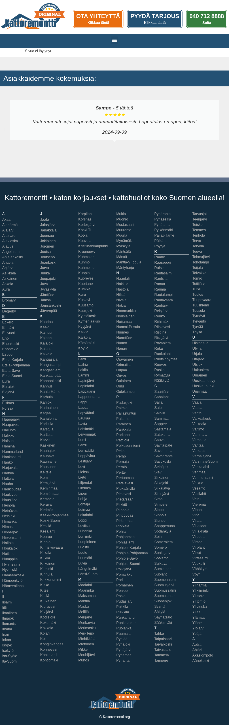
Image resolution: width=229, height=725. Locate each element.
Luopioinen (87, 542)
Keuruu (46, 537)
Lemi (82, 440)
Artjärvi (7, 268)
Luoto (82, 552)
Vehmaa (199, 472)
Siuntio (159, 520)
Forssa (7, 408)
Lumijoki (85, 536)
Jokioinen (48, 241)
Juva (44, 284)
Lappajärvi (86, 391)
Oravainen (124, 359)
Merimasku (87, 628)
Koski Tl (84, 230)
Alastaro (8, 235)
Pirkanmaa (125, 521)
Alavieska (10, 241)
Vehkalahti (200, 467)
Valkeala (199, 424)
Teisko (197, 225)
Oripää (121, 370)
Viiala (196, 520)
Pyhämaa (123, 655)
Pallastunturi (126, 413)
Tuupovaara (201, 300)
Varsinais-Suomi (205, 461)
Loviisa (84, 526)
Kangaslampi (50, 365)
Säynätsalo (163, 617)
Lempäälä (86, 450)
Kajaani (46, 338)
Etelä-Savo (11, 370)
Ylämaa (198, 617)
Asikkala (9, 273)
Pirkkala (122, 526)
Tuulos (197, 294)
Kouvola (84, 241)
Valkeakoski (202, 418)
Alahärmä (10, 225)
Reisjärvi (161, 311)
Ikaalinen (9, 613)
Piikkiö (121, 505)
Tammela (161, 655)
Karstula (46, 429)
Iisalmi (7, 602)
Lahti (82, 359)
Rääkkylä (161, 381)
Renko (159, 316)
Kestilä (45, 526)
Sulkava (160, 563)
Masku (83, 606)
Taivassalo (162, 650)
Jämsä (45, 300)
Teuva (197, 251)
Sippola (160, 515)
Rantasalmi (163, 273)
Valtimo (198, 429)
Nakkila (122, 284)
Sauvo (159, 440)
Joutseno (47, 257)
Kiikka (45, 558)
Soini (158, 537)
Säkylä (159, 612)
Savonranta (163, 456)
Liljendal (85, 483)
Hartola (8, 473)
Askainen (9, 278)
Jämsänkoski (50, 305)
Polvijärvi (123, 569)
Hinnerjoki (10, 532)
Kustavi (84, 300)
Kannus (46, 386)
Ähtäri (197, 650)
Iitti (4, 608)
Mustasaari (125, 225)
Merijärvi (85, 617)
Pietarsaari (125, 499)
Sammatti (161, 418)
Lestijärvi (85, 461)
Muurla (121, 235)
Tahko (159, 633)
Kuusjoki (85, 310)
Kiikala (45, 553)
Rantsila (161, 278)
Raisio (159, 268)
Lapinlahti (86, 386)
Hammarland (12, 451)
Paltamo (122, 419)
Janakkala (48, 230)
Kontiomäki (49, 660)
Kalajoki (46, 343)
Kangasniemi (50, 370)
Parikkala (123, 429)
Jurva (44, 268)
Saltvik (159, 413)
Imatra (7, 629)
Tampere (161, 660)
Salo (158, 408)
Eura (6, 381)
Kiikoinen (47, 563)
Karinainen (49, 408)
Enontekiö (10, 349)
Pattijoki (122, 440)
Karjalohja (48, 418)
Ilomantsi (9, 624)
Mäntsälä (123, 251)
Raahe (159, 257)
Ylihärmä (199, 585)
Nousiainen (125, 316)
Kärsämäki (86, 343)
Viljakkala (200, 531)
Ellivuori (8, 333)
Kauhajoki (48, 451)
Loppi (82, 520)
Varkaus (198, 451)
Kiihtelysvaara (51, 547)
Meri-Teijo (86, 633)
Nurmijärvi (124, 338)
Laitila (83, 370)
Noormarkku (126, 311)
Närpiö (121, 348)
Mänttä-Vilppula (128, 262)
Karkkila (46, 424)
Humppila (10, 559)
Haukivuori (10, 494)
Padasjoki (124, 402)
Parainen (123, 424)
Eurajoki (8, 387)
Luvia (82, 563)
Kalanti (45, 349)
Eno (5, 338)
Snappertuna (164, 526)
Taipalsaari (163, 639)
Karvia (45, 440)
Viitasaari (199, 526)
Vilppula (199, 537)
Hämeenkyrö (12, 580)
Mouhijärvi (86, 655)
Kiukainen (48, 601)
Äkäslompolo (202, 655)
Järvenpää (48, 311)
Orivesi (121, 375)
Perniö (121, 467)
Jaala (44, 219)
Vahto (196, 413)
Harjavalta (10, 468)
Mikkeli (83, 649)
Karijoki (46, 402)
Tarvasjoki (200, 214)
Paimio (121, 408)
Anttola (7, 262)
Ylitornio (199, 601)
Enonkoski (10, 344)
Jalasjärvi (47, 225)
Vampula (199, 440)
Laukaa (84, 418)
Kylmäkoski (87, 316)
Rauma (160, 289)
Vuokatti (198, 563)
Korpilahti (85, 214)
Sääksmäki (163, 622)
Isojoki (7, 645)
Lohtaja (84, 504)
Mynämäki (124, 241)
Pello (120, 451)
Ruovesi (161, 364)
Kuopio (84, 273)
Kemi (44, 477)
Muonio (122, 219)
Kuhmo (84, 262)
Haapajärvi (11, 419)
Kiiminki (46, 569)
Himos (7, 527)
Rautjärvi (161, 305)
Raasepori (162, 262)
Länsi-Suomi (88, 574)
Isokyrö (8, 650)
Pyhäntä (122, 660)
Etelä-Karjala (12, 360)
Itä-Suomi (9, 661)
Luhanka (85, 531)
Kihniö (45, 542)
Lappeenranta (89, 397)
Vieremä (199, 504)
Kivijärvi (46, 612)
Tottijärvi (199, 284)
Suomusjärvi (164, 585)
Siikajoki (161, 483)
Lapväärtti (86, 413)
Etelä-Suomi (12, 376)
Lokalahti (85, 515)
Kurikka (84, 289)
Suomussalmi (165, 590)
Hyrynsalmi (11, 564)
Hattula (8, 478)
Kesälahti (47, 531)
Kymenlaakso (89, 321)
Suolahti (161, 574)
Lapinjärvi (86, 381)
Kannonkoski (50, 381)
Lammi (83, 375)
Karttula (46, 434)
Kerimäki (47, 510)
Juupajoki (48, 278)
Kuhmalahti (87, 257)
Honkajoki (10, 548)
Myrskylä (123, 246)
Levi (81, 466)
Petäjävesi (124, 483)
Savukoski (162, 461)
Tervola (198, 246)
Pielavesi (123, 494)
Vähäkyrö (200, 569)
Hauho (7, 484)
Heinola (8, 505)
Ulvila (196, 348)
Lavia (82, 424)
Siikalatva (162, 488)
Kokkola (46, 628)
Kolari (45, 633)
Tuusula (198, 310)
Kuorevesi (86, 278)
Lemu (82, 445)
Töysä (197, 332)
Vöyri (196, 574)
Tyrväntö (199, 321)
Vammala (199, 434)
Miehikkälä (86, 639)
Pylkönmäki (163, 230)
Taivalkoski (163, 644)
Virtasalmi (200, 558)
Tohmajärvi (201, 257)
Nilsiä (120, 295)
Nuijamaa (124, 321)
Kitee (44, 590)
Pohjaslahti (125, 542)
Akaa (6, 219)
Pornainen (124, 585)
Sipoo (159, 510)
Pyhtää (121, 639)
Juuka (45, 273)
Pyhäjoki (123, 644)
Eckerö (7, 322)
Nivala (121, 300)
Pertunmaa (125, 478)
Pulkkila (122, 612)
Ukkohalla (200, 343)
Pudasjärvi (124, 601)
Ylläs (196, 612)
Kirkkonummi (50, 580)
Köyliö (83, 348)
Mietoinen (86, 644)
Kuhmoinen (87, 267)
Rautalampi (163, 295)
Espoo (7, 354)
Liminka (84, 488)
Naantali (123, 278)
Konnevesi (48, 649)
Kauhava (47, 456)
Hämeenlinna (13, 586)
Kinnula (46, 574)
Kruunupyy (86, 251)
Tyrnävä (198, 316)
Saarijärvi (162, 392)
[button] (114, 40)
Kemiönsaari (50, 494)
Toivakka (199, 273)
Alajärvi (8, 230)
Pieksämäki (125, 488)
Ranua (159, 284)
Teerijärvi (199, 219)
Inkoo (6, 640)
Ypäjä (196, 633)
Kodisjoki (47, 617)
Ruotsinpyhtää (165, 359)
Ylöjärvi (198, 628)
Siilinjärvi (161, 494)
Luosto (83, 547)
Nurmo (121, 343)
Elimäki (8, 327)
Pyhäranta (162, 214)
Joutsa (45, 252)
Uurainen (199, 375)
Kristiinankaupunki (93, 246)
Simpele (161, 504)
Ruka (158, 348)
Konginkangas (51, 644)
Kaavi (44, 327)
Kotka (82, 235)
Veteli (196, 499)
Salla (158, 402)
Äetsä (196, 644)
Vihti (195, 515)
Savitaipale (163, 445)
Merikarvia (86, 622)
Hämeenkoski (13, 575)
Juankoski (48, 262)
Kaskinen (47, 445)
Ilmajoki (8, 618)
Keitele (45, 472)
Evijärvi (8, 392)
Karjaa (45, 413)
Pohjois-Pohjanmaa (132, 553)
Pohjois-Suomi (128, 564)
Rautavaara (163, 300)
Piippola (122, 510)
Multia (121, 214)
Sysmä (159, 606)
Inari (5, 634)
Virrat (196, 553)
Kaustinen (48, 467)
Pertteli (121, 472)
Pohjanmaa (125, 537)
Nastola (122, 289)
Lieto (82, 477)
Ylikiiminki (200, 590)
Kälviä (83, 332)
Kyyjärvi (84, 327)
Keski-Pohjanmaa (54, 515)
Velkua (197, 483)
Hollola (8, 543)
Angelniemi (11, 252)
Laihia (83, 364)
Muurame (123, 230)
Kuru (82, 294)
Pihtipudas (124, 515)
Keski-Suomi (50, 520)
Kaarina (46, 322)
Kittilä (44, 596)
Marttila (84, 601)
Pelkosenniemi (128, 445)
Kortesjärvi (86, 225)
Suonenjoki (163, 601)
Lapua (83, 407)
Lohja (82, 499)
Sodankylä (162, 531)
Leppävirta (86, 456)
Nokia (121, 305)
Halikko (8, 435)
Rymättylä (162, 375)
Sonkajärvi (162, 553)
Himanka (9, 521)
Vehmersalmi (202, 477)
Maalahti (85, 585)
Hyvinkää (9, 570)
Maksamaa (87, 596)
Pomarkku (124, 574)
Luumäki (85, 558)
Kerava (46, 504)
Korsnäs (84, 219)
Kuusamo (85, 305)
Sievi (158, 472)
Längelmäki (87, 569)
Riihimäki (161, 321)
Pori (119, 580)
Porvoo (122, 590)
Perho (121, 456)
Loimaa (84, 509)
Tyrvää (197, 327)
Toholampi (200, 262)
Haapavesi (10, 425)
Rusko (159, 370)
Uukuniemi (201, 370)
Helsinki (8, 516)
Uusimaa (199, 391)
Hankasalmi (11, 457)
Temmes (199, 230)
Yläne (197, 623)
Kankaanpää (50, 375)
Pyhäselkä (162, 219)
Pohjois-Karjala (128, 548)
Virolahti (199, 547)
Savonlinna (163, 451)
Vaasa (197, 408)
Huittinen (9, 554)
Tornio (197, 278)
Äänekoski (200, 661)
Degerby (9, 311)
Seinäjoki (161, 467)
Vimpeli (198, 542)
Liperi (82, 493)
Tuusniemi (200, 305)
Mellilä (83, 612)
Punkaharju (125, 617)
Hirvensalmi (11, 537)
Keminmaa (48, 488)
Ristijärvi (161, 338)
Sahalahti (162, 397)
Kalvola (46, 354)
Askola (7, 284)
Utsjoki (197, 364)
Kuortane (85, 284)
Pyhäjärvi (123, 650)
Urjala (197, 354)
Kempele (47, 499)
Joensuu (47, 235)
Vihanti (198, 510)
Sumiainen (163, 569)
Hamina (8, 446)
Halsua (8, 441)
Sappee (160, 424)
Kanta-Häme (50, 392)
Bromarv (9, 300)
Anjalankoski (12, 257)
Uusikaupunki (203, 386)
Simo (158, 499)
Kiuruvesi (47, 606)
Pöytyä (159, 246)
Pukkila (122, 607)
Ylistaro (198, 596)
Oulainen (123, 381)
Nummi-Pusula (128, 327)
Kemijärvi (47, 483)
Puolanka (123, 628)
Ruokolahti (163, 354)
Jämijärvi (47, 295)
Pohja (121, 531)
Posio (120, 596)
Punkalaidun (126, 623)
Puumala (123, 633)
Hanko (7, 462)
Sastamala (162, 429)
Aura (6, 289)
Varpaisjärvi (201, 456)
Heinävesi (10, 511)
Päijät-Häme (164, 235)
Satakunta (162, 434)
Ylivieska (199, 607)
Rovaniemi (163, 343)
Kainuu (46, 332)
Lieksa (83, 472)
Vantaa (198, 445)
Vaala (196, 402)
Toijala (197, 267)
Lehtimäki (86, 429)
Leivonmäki (87, 434)
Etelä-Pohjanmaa (16, 365)
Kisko (44, 585)
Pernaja (122, 462)
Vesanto (198, 488)
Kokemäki (48, 622)
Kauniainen (49, 461)
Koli (43, 639)
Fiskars (8, 403)
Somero (160, 547)
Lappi (82, 402)
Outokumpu (125, 392)
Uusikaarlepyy (203, 381)
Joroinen (47, 246)
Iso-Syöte (9, 656)
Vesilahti (199, 494)
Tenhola (198, 235)
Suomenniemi (165, 580)
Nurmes (122, 332)
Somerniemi (164, 542)
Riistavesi (162, 327)
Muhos (83, 660)
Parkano (123, 435)
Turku (196, 289)
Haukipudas (11, 489)
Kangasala (48, 359)
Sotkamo (161, 558)
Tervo (196, 241)
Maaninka (86, 590)
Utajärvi (198, 359)
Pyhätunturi (163, 225)
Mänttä (121, 257)
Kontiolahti (48, 655)
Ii (3, 597)
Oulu (120, 386)
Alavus (7, 246)
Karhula (46, 397)
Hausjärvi (9, 500)
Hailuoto (9, 430)
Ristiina (160, 332)
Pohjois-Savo (127, 558)
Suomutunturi (165, 596)
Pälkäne (161, 241)
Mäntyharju (125, 267)
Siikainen (161, 477)
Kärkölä (84, 337)
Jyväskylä (48, 289)
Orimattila (123, 365)
